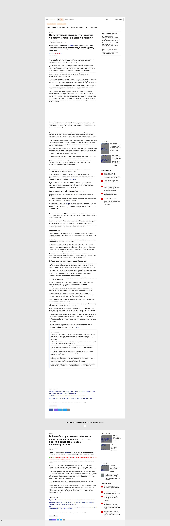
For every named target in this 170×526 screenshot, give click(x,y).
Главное (48, 27)
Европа (68, 27)
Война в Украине (53, 405)
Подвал (86, 27)
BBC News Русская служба (109, 33)
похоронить (73, 179)
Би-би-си (70, 45)
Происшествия (79, 27)
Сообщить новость (118, 19)
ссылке (77, 327)
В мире (73, 27)
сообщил (68, 203)
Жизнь (63, 27)
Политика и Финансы (56, 27)
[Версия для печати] (68, 410)
